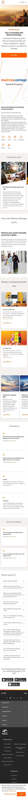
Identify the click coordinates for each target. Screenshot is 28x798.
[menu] (25, 2)
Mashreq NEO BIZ (7, 758)
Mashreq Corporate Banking (20, 744)
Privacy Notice (14, 782)
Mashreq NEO (8, 744)
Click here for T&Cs (7, 319)
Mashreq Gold (8, 751)
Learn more (12, 791)
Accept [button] (21, 794)
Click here (16, 243)
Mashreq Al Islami (7, 765)
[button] (9, 794)
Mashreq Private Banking (7, 754)
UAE (4, 693)
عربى (25, 693)
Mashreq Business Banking (7, 761)
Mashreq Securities (20, 752)
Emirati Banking (7, 747)
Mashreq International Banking (20, 748)
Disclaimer (14, 779)
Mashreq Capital (20, 755)
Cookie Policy (14, 775)
